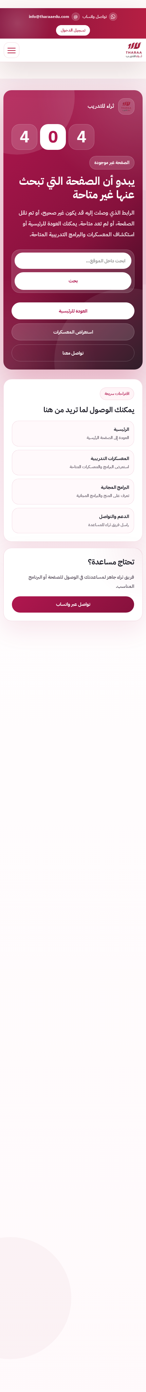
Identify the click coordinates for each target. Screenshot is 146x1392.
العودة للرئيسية (73, 311)
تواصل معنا (73, 353)
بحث (73, 280)
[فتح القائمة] (11, 50)
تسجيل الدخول (73, 30)
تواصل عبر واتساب (73, 604)
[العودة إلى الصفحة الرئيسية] (134, 50)
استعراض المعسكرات (73, 332)
